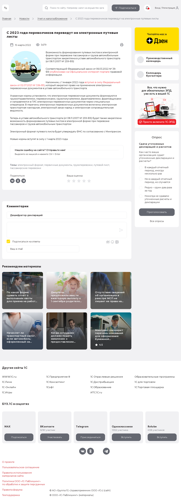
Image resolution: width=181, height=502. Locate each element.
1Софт (50, 387)
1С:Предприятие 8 (58, 376)
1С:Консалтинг (55, 382)
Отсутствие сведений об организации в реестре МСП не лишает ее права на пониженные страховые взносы (110, 300)
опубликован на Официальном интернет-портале (80, 72)
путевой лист (101, 165)
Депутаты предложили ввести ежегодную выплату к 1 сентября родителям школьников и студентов (66, 300)
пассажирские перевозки (25, 168)
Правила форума (12, 489)
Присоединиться (90, 437)
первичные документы (58, 165)
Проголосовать (157, 212)
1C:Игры (7, 392)
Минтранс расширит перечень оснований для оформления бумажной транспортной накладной (109, 337)
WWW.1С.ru (9, 376)
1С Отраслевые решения (106, 376)
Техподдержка (11, 495)
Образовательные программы (155, 376)
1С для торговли (145, 382)
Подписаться (127, 8)
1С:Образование (100, 387)
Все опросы (157, 221)
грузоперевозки (83, 165)
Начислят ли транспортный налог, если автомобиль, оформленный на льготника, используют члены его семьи (22, 341)
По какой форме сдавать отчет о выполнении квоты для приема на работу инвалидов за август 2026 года (22, 300)
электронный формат (30, 165)
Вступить (126, 437)
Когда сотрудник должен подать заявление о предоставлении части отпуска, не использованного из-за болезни (65, 341)
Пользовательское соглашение (20, 467)
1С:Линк (7, 382)
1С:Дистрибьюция (102, 382)
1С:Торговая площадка (149, 387)
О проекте (8, 462)
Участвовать (55, 437)
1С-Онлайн (9, 387)
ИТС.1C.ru (96, 392)
